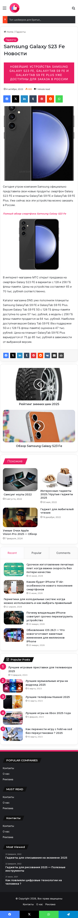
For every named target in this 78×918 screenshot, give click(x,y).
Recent (12, 553)
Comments (63, 553)
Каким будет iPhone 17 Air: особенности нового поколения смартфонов (49, 585)
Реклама (8, 779)
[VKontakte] (47, 355)
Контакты (8, 768)
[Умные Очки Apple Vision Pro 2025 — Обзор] (20, 517)
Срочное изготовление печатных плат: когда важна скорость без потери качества (50, 568)
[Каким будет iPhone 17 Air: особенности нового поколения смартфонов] (14, 587)
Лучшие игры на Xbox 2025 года (48, 713)
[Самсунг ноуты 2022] (20, 479)
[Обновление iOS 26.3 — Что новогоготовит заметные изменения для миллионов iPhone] (14, 635)
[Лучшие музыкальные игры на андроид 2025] (13, 686)
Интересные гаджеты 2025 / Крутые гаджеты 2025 (56, 494)
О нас (6, 773)
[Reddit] (40, 355)
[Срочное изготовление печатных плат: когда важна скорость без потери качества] (14, 569)
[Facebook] (6, 355)
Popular (37, 553)
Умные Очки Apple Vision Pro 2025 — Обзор (20, 532)
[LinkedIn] (19, 355)
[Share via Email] (54, 355)
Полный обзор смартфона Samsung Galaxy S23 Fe (35, 213)
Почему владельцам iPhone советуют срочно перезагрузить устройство (49, 616)
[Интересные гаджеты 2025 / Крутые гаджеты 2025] (57, 478)
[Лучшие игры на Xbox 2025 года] (13, 718)
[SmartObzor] (14, 8)
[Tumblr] (26, 355)
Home (9, 31)
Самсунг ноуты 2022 (17, 494)
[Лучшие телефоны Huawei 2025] (13, 702)
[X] (13, 355)
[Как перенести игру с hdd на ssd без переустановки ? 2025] (13, 734)
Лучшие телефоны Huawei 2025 (48, 697)
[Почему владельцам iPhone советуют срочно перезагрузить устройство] (14, 617)
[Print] (61, 355)
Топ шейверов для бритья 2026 (27, 19)
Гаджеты (20, 31)
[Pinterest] (33, 355)
